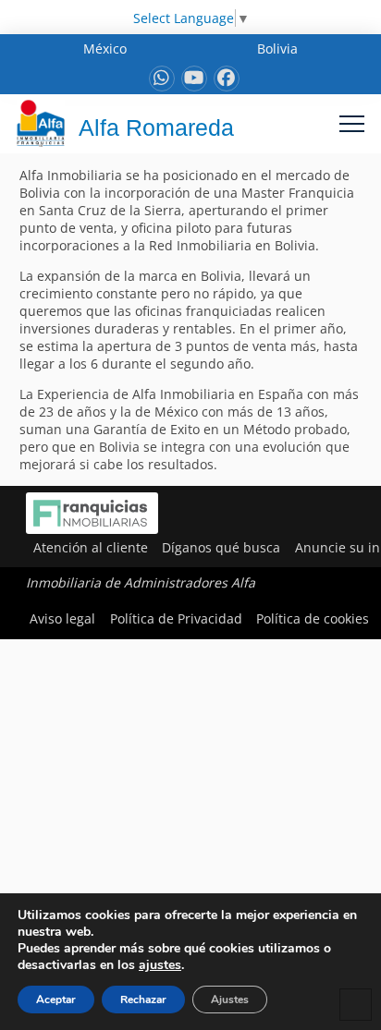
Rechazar (143, 999)
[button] (351, 123)
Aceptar (56, 999)
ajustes (160, 965)
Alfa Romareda (156, 127)
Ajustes (230, 999)
